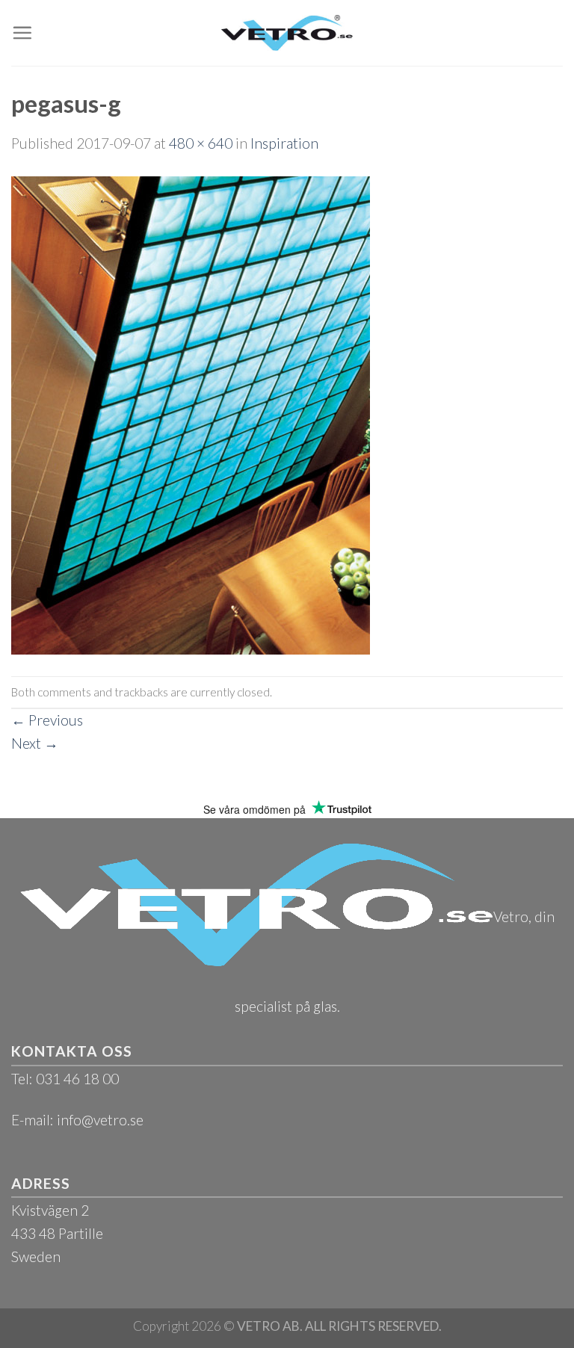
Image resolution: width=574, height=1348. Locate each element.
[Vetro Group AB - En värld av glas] (287, 32)
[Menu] (22, 32)
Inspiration (284, 143)
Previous (47, 720)
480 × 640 (200, 143)
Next (34, 743)
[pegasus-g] (190, 413)
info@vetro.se (100, 1119)
